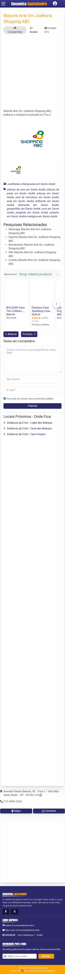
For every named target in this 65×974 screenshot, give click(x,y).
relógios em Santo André (42, 216)
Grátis (40, 935)
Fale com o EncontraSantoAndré (22, 930)
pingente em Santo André (32, 212)
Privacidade (32, 968)
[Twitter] (14, 911)
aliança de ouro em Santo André (26, 189)
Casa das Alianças (41, 428)
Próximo (28, 334)
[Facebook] (5, 911)
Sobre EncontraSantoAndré (19, 925)
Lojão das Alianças (41, 422)
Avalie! (34, 32)
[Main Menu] (3, 3)
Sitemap (43, 968)
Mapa (17, 810)
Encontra (29, 3)
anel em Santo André (20, 201)
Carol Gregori (38, 434)
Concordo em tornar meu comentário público (30, 398)
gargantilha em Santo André (23, 208)
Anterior (12, 334)
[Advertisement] (32, 73)
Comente (50, 810)
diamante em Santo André (38, 205)
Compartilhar (15, 32)
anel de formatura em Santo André (36, 197)
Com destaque (25, 935)
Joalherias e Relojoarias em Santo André (31, 184)
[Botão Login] (55, 4)
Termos (21, 968)
